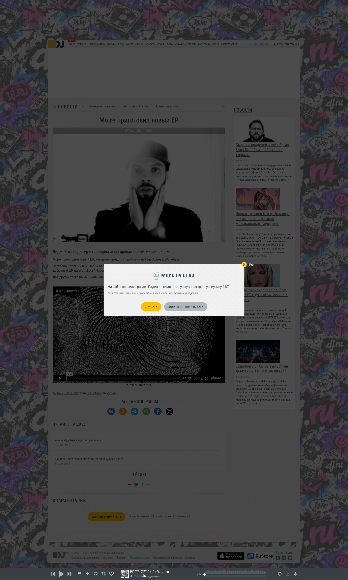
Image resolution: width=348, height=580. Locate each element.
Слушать (151, 307)
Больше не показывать (185, 307)
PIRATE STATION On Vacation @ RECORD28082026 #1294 (152, 572)
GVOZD (138, 576)
